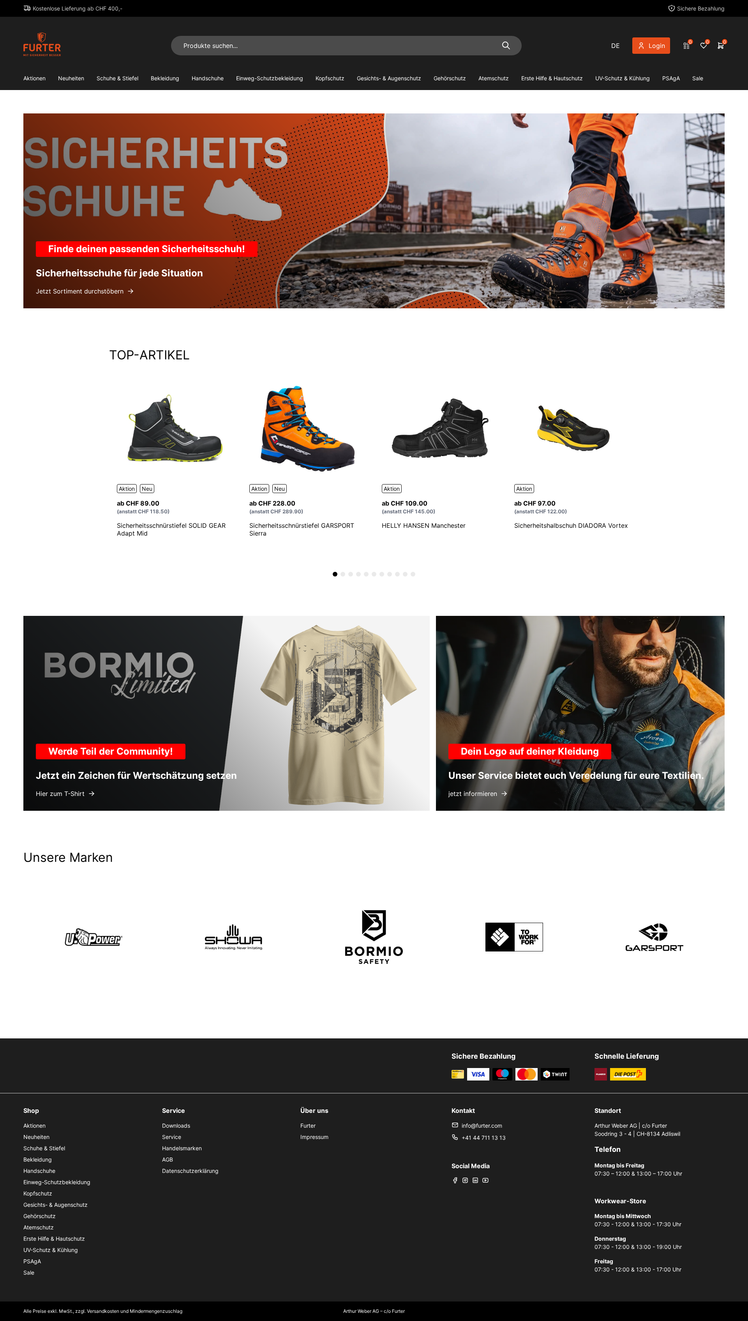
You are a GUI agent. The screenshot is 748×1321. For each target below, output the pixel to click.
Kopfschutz (330, 78)
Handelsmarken (182, 1148)
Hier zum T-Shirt (60, 794)
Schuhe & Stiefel (117, 78)
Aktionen (34, 78)
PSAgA (671, 78)
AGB (167, 1159)
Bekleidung (165, 78)
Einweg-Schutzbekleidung (269, 78)
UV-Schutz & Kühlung (622, 78)
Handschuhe (208, 78)
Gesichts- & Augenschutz (389, 78)
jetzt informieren (472, 794)
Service (171, 1137)
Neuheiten (71, 78)
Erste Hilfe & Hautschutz (552, 78)
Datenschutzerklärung (190, 1170)
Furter (308, 1125)
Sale (697, 78)
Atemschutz (493, 78)
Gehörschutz (450, 78)
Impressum (314, 1137)
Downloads (176, 1125)
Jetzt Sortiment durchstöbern (79, 291)
